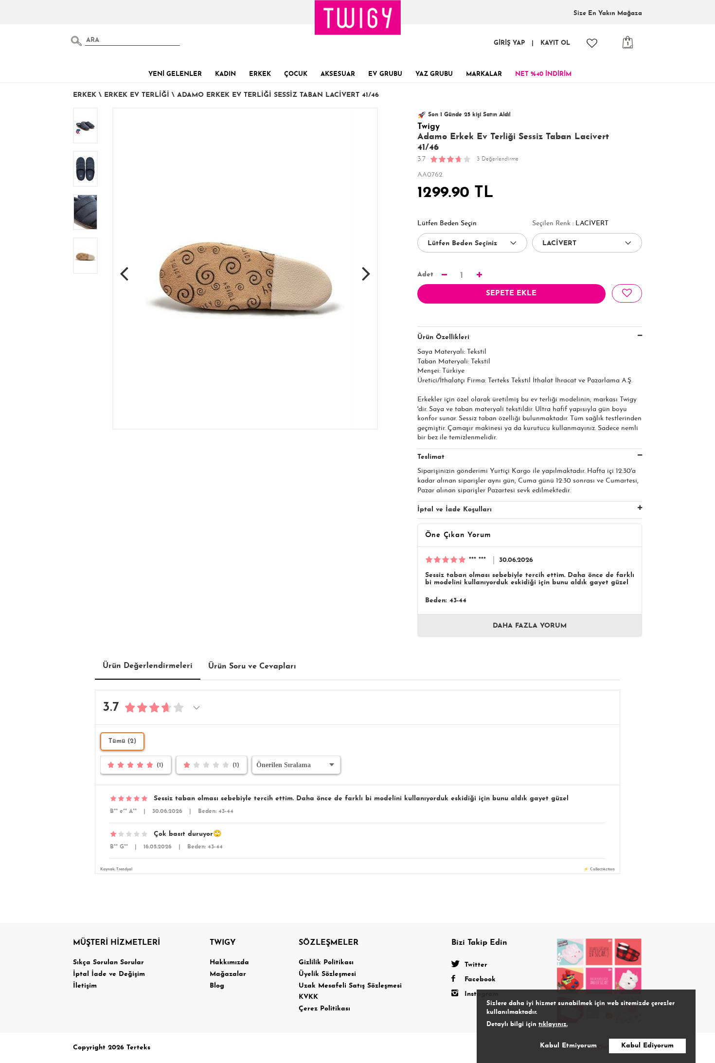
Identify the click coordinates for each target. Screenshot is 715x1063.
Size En (607, 13)
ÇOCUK (295, 74)
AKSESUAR (338, 74)
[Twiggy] (599, 980)
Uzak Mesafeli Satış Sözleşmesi (350, 986)
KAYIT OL (555, 43)
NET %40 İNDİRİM (543, 74)
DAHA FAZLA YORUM (530, 626)
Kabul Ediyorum (647, 1045)
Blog (217, 986)
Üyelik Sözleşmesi (327, 974)
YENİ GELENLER (175, 74)
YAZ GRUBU (434, 74)
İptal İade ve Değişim (109, 974)
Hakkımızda (229, 962)
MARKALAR (484, 74)
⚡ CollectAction (599, 869)
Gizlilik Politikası (326, 962)
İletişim (85, 986)
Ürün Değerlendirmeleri (148, 666)
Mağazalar (228, 974)
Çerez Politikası (324, 1008)
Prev (124, 268)
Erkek (84, 95)
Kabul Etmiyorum (568, 1045)
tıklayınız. (553, 1024)
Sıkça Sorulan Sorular (108, 962)
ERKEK (260, 74)
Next (366, 268)
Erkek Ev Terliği (136, 95)
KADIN (225, 74)
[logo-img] (358, 17)
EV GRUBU (385, 74)
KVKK (308, 997)
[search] (76, 41)
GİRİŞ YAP (509, 43)
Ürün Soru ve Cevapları (252, 666)
